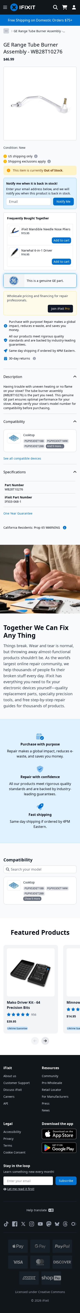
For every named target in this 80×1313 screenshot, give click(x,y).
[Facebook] (14, 1223)
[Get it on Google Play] (59, 1148)
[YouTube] (40, 1223)
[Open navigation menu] (5, 7)
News (46, 1110)
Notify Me (63, 201)
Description (12, 376)
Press (45, 1103)
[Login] (74, 7)
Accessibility (12, 1132)
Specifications (14, 472)
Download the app (57, 1123)
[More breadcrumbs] (6, 30)
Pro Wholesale (52, 1083)
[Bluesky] (57, 1224)
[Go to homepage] (24, 7)
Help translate (36, 1210)
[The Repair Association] (73, 1223)
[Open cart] (64, 7)
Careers (9, 1096)
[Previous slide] (35, 1041)
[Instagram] (31, 1223)
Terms (7, 1145)
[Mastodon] (48, 1223)
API (5, 1103)
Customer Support (16, 1083)
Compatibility (14, 421)
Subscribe (66, 1181)
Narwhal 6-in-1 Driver (36, 250)
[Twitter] (23, 1223)
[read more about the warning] (64, 527)
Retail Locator (51, 1090)
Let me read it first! (20, 1189)
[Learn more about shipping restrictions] (36, 156)
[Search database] (55, 7)
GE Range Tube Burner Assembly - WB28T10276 (38, 31)
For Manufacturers (55, 1096)
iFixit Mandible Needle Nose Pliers (45, 229)
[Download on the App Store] (59, 1134)
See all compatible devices (22, 458)
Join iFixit (60, 309)
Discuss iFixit (12, 1090)
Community (50, 1076)
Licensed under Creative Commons (40, 1292)
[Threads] (65, 1223)
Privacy (8, 1139)
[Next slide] (45, 1041)
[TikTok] (6, 1223)
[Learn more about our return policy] (34, 358)
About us (9, 1076)
